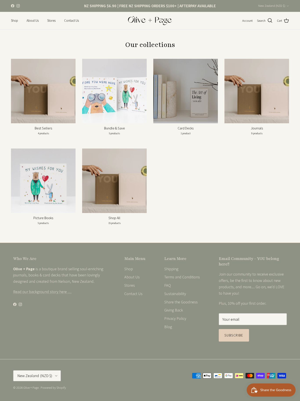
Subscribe (233, 335)
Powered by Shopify (53, 388)
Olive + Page (31, 388)
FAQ (167, 285)
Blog (168, 326)
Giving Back (173, 310)
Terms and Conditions (182, 276)
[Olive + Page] (150, 20)
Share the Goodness (181, 301)
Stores (51, 20)
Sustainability (175, 293)
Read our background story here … (42, 291)
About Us (33, 20)
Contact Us (71, 20)
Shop (14, 20)
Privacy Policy (175, 318)
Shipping (171, 268)
